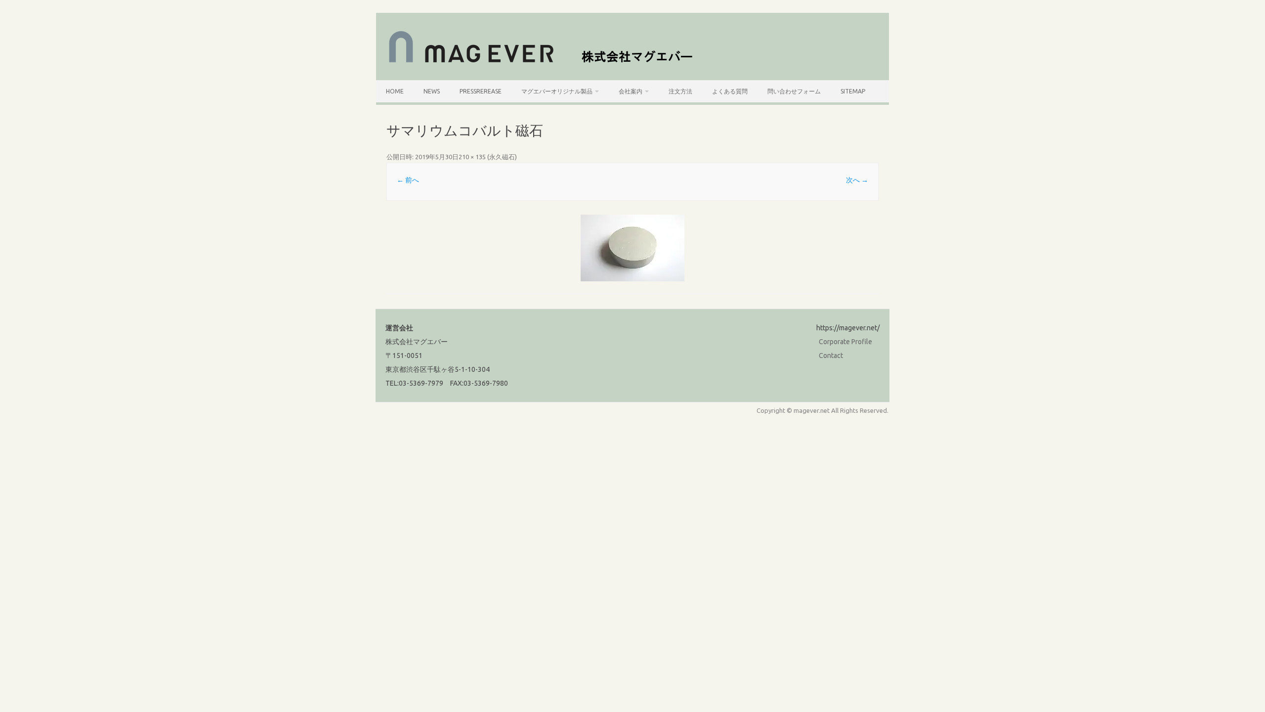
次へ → (857, 180)
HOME (395, 91)
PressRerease (481, 91)
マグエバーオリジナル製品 (556, 91)
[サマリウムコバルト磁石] (632, 248)
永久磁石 (502, 156)
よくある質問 (730, 91)
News (431, 91)
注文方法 (680, 91)
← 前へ (408, 180)
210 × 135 (472, 156)
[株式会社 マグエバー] (546, 63)
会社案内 (630, 91)
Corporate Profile (845, 342)
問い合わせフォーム (794, 91)
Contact (831, 355)
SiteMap (853, 91)
